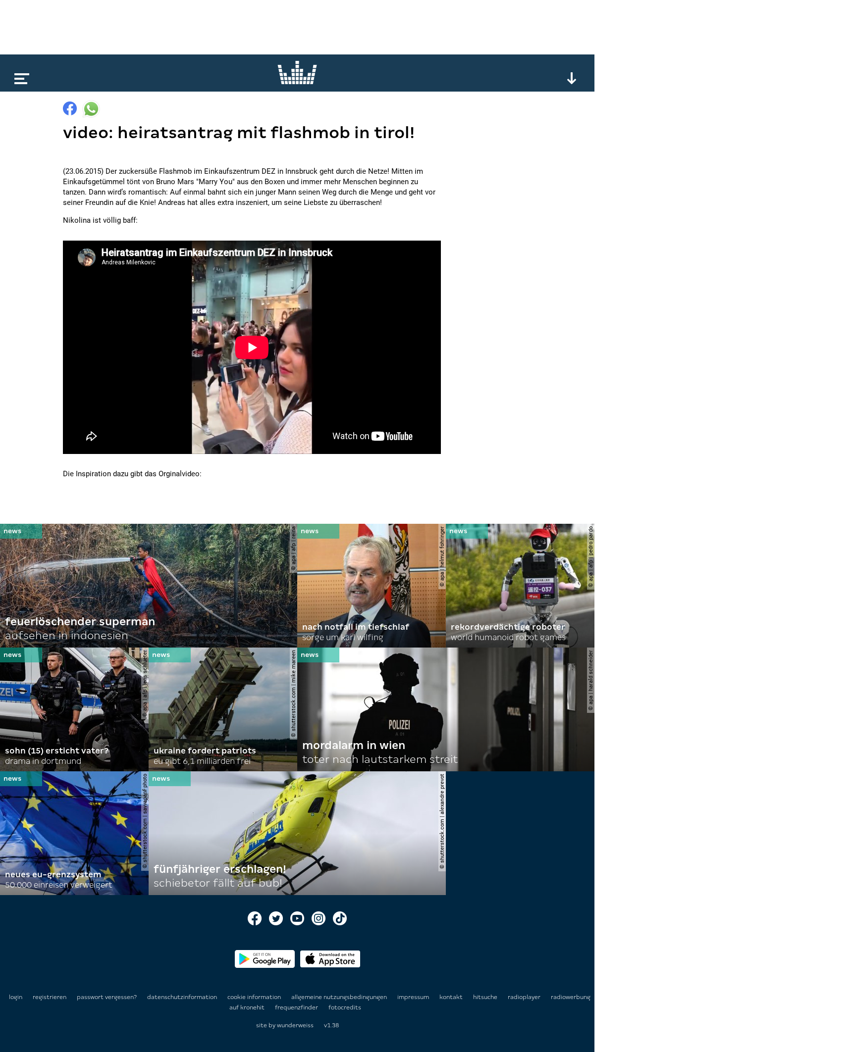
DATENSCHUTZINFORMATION (182, 997)
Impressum (413, 997)
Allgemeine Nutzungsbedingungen (339, 997)
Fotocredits (344, 1007)
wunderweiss (295, 1025)
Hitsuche (486, 997)
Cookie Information (254, 997)
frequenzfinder (297, 1007)
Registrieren (49, 997)
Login (15, 997)
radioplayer (525, 997)
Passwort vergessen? (107, 997)
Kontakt (451, 997)
